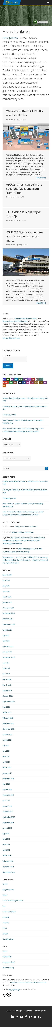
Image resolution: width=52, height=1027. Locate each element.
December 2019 (8, 795)
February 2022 (8, 718)
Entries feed (7, 956)
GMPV (5, 382)
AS (4, 379)
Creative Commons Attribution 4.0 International (28, 982)
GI (37, 379)
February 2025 (8, 646)
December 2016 (8, 822)
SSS (41, 382)
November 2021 (9, 729)
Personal (6, 917)
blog (25, 321)
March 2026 (7, 597)
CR (16, 379)
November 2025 (9, 613)
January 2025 (7, 652)
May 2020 (6, 784)
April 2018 (6, 800)
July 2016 (6, 833)
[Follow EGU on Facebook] (26, 1016)
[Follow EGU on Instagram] (17, 1016)
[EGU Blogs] (12, 5)
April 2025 (6, 641)
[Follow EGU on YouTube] (21, 1016)
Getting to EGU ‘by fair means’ (23, 532)
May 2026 (6, 586)
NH (15, 382)
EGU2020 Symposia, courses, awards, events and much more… (25, 236)
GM (41, 379)
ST (45, 382)
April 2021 (6, 762)
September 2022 (9, 701)
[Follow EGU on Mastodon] (30, 1016)
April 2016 (6, 850)
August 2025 (7, 630)
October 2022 (8, 696)
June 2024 (6, 668)
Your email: (7, 355)
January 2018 (7, 806)
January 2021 (7, 773)
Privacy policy (40, 1011)
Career (5, 895)
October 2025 (8, 619)
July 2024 (6, 663)
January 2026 (7, 602)
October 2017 (8, 811)
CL (12, 379)
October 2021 (8, 734)
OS (24, 382)
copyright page (14, 989)
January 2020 (7, 789)
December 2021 (8, 723)
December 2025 (8, 608)
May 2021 (6, 756)
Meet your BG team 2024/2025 (26, 527)
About (9, 1011)
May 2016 (6, 844)
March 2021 (7, 767)
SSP (36, 382)
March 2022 (7, 712)
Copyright (18, 1011)
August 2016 (7, 828)
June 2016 (6, 839)
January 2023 (7, 690)
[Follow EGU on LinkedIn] (12, 1016)
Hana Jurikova (10, 37)
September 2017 (9, 817)
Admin (5, 884)
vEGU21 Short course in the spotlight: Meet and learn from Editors (24, 189)
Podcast (6, 922)
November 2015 (9, 872)
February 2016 (8, 861)
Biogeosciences (8, 889)
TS (4, 386)
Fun (4, 906)
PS (28, 382)
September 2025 (9, 624)
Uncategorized (8, 939)
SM (32, 382)
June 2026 (6, 580)
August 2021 (7, 740)
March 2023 (7, 685)
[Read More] (41, 177)
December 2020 (8, 778)
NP (19, 382)
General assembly (9, 911)
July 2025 (6, 635)
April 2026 (6, 591)
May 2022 (6, 707)
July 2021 (6, 745)
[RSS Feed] (39, 1016)
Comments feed (9, 962)
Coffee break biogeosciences (13, 900)
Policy (5, 928)
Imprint (29, 1011)
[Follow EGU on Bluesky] (35, 1016)
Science (5, 933)
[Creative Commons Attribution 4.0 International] (5, 996)
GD (33, 379)
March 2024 (7, 679)
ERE (20, 379)
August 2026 (7, 575)
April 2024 (6, 674)
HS (11, 382)
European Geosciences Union (26, 318)
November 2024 (9, 657)
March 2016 (7, 855)
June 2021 (6, 751)
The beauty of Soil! (9, 414)
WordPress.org (8, 967)
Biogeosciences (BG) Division (13, 321)
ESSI (25, 379)
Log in (5, 951)
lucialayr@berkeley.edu (11, 338)
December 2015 (8, 866)
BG (8, 379)
